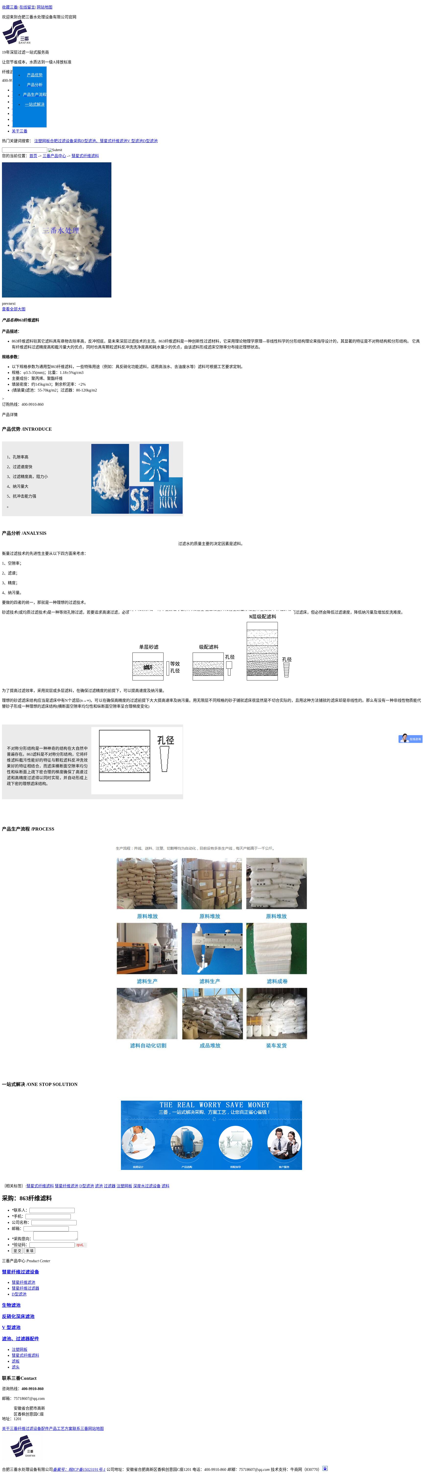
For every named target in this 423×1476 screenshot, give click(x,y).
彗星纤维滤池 (66, 1186)
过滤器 (110, 1186)
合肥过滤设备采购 (65, 141)
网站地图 (44, 7)
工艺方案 (64, 1429)
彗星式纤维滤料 (85, 156)
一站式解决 (35, 104)
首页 (33, 156)
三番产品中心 (54, 156)
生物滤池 (11, 1305)
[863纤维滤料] (57, 296)
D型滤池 (150, 141)
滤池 (99, 1186)
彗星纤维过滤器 (25, 1288)
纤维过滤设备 (29, 1429)
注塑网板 (42, 141)
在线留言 (27, 7)
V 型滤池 (135, 141)
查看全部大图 (13, 309)
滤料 (165, 1186)
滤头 (16, 1367)
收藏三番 (10, 7)
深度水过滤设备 (147, 1186)
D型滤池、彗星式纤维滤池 (104, 141)
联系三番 (80, 1429)
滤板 (16, 1361)
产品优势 (35, 75)
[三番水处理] (16, 44)
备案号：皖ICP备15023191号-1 (79, 1469)
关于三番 (19, 131)
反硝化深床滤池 (18, 1316)
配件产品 (49, 1429)
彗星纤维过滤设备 (20, 1271)
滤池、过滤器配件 (20, 1338)
